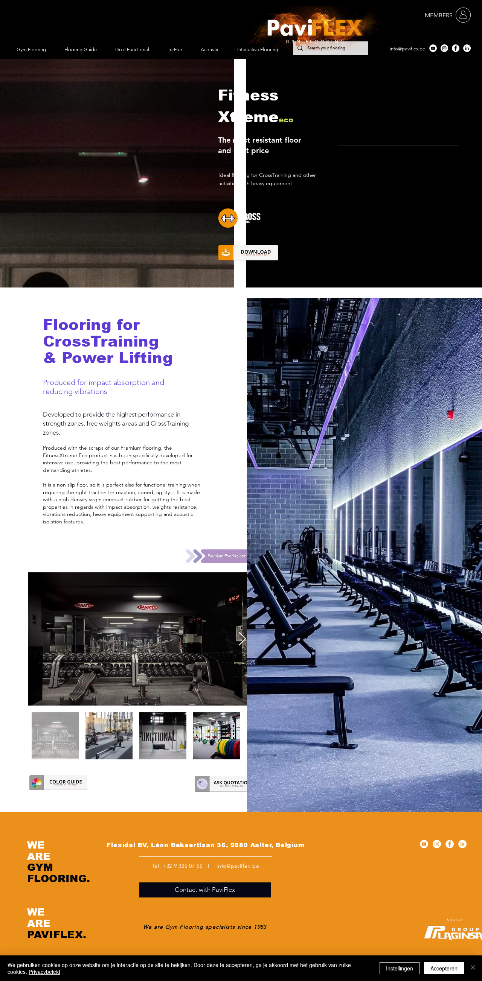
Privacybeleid (44, 971)
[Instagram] (444, 48)
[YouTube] (433, 48)
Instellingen (399, 968)
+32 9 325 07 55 (183, 865)
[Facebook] (455, 48)
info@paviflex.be (407, 49)
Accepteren (444, 968)
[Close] (472, 968)
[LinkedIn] (467, 48)
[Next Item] (242, 639)
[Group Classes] (255, 218)
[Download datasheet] (248, 253)
